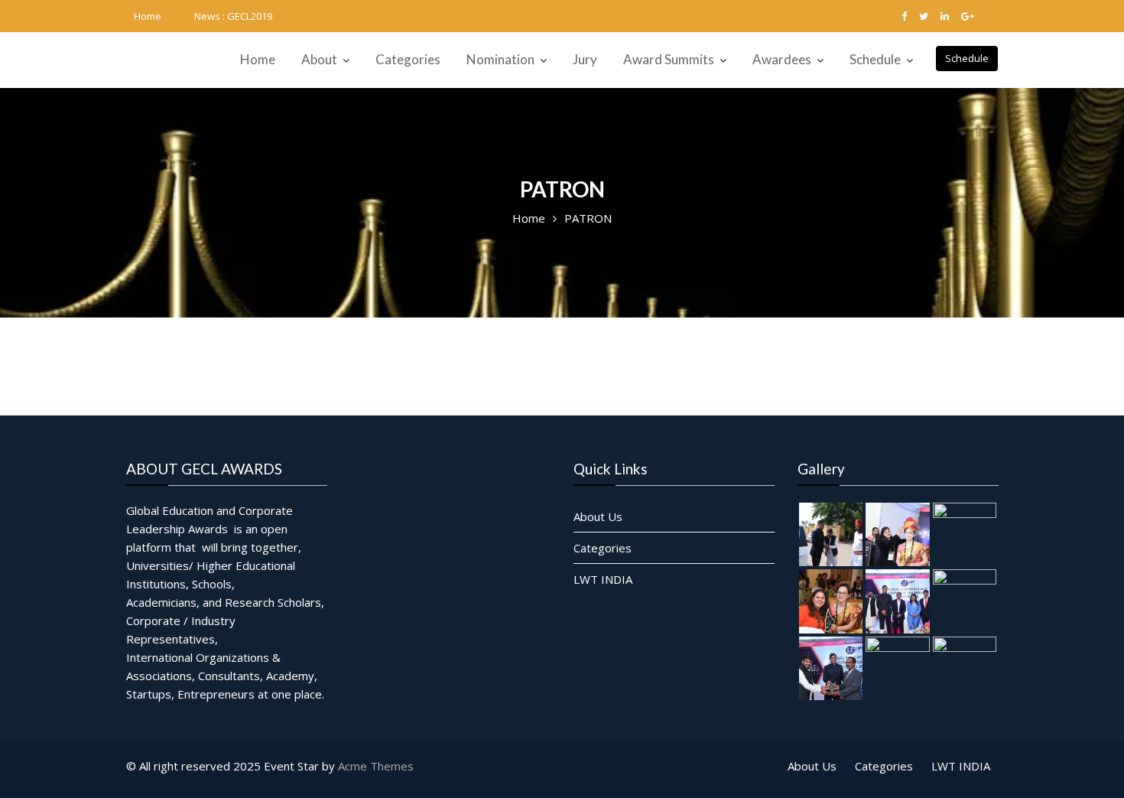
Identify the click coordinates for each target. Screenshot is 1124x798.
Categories (407, 59)
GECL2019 (249, 16)
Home (147, 16)
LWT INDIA (602, 578)
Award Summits (668, 59)
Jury (585, 59)
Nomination (500, 59)
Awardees (781, 59)
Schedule (967, 58)
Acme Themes (376, 766)
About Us (597, 515)
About (319, 59)
